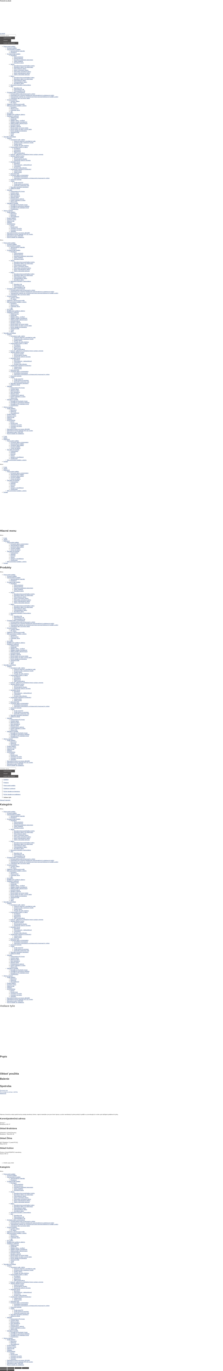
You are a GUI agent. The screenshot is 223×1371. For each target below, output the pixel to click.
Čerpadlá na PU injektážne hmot (19, 207)
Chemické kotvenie (15, 179)
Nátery (12, 76)
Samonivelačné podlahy (14, 49)
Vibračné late (10, 221)
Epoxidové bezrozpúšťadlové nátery (24, 77)
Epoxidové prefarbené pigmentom (23, 60)
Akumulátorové (14, 216)
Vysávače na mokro (16, 230)
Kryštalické (17, 148)
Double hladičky (11, 218)
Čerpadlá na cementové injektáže (19, 206)
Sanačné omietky (19, 157)
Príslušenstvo (14, 209)
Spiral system (18, 172)
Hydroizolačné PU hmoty (17, 191)
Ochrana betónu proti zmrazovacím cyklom (22, 94)
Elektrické (13, 215)
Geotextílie (13, 119)
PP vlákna (13, 102)
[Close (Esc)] (3, 1368)
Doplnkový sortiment (13, 116)
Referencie (6, 439)
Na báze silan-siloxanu (20, 167)
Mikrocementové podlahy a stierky (17, 105)
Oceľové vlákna (14, 101)
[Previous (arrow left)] (3, 1370)
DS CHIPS (10, 113)
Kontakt (5, 461)
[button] (2, 33)
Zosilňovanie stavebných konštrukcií (20, 169)
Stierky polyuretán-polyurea (22, 74)
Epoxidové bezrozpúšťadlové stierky (24, 65)
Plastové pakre (14, 197)
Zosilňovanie (14, 458)
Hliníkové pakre (14, 194)
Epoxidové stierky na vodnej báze (23, 67)
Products (6, 782)
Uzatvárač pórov (15, 110)
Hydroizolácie (14, 451)
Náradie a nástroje (15, 126)
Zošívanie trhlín (14, 173)
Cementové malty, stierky (17, 139)
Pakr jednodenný (15, 196)
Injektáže (9, 190)
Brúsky (12, 225)
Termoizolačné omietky (20, 159)
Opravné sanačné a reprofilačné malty (25, 141)
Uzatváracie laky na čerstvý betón (20, 98)
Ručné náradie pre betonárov (18, 131)
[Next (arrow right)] (10, 1370)
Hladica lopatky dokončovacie (18, 123)
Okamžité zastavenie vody (21, 185)
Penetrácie (13, 55)
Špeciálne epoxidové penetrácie (19, 187)
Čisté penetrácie (18, 57)
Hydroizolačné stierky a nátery (19, 147)
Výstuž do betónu (12, 99)
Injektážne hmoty (15, 162)
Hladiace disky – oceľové (17, 120)
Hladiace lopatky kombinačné (18, 122)
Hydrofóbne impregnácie (21, 176)
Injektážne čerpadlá (12, 203)
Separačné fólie (14, 132)
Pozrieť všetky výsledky (9, 43)
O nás (5, 436)
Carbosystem (18, 170)
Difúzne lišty (13, 202)
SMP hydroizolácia (19, 153)
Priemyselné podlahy (9, 46)
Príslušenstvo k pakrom (17, 199)
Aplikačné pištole (15, 188)
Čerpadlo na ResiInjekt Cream (19, 204)
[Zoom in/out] (25, 1368)
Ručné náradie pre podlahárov (15, 237)
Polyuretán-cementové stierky (22, 71)
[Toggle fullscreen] (18, 1368)
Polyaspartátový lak (19, 91)
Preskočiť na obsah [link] (5, 0)
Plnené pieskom (18, 58)
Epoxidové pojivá (19, 63)
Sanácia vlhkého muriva (17, 156)
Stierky (12, 64)
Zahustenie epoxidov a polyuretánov (20, 85)
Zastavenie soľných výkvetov (22, 160)
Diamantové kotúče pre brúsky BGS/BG (18, 233)
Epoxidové (17, 163)
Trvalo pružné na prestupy (21, 184)
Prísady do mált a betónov (21, 145)
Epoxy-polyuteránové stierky (22, 73)
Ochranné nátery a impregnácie (16, 92)
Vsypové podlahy (12, 48)
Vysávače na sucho (16, 228)
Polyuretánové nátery (20, 80)
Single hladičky (11, 212)
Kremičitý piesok (15, 125)
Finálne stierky (18, 144)
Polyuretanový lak (19, 89)
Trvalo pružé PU (18, 182)
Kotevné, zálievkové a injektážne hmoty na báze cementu (26, 154)
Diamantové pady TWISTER (15, 236)
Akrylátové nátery (19, 83)
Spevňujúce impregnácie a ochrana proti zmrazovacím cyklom (32, 178)
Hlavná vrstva (14, 108)
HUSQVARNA (11, 224)
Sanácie (9, 138)
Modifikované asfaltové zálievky (16, 114)
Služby (5, 438)
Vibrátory (9, 222)
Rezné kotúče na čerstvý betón (19, 128)
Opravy (12, 455)
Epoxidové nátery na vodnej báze (23, 79)
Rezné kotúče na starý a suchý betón (21, 129)
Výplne (12, 181)
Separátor (13, 231)
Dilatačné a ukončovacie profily (16, 104)
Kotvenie (12, 454)
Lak (11, 111)
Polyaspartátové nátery (20, 82)
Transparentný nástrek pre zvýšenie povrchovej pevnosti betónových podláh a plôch (34, 97)
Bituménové (17, 151)
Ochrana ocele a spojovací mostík (23, 142)
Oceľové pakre (14, 193)
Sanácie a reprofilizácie (17, 457)
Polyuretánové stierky (20, 68)
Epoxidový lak (18, 88)
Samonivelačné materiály (17, 51)
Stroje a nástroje (8, 210)
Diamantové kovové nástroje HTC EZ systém (20, 234)
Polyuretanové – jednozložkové (23, 165)
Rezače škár (14, 227)
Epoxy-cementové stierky (21, 70)
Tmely (12, 133)
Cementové (17, 150)
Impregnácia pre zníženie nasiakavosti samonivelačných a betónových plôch (32, 95)
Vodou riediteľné (18, 61)
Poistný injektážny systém (17, 200)
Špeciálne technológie (9, 136)
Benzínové (13, 213)
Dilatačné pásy (14, 117)
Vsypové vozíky (11, 219)
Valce (12, 135)
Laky (11, 86)
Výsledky (5, 40)
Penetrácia (13, 52)
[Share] (10, 1368)
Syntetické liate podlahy (13, 54)
